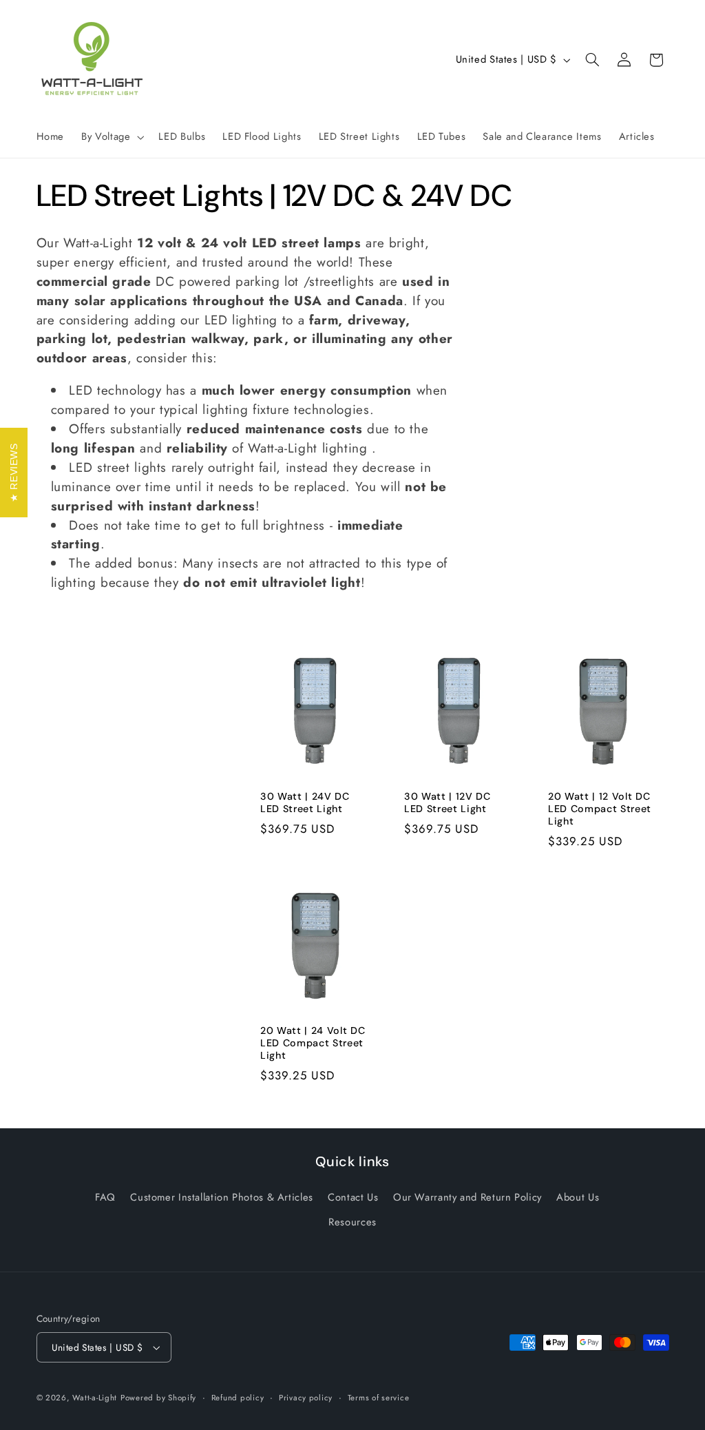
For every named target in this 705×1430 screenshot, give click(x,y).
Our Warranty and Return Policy (467, 1197)
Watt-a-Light (94, 1397)
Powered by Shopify (158, 1397)
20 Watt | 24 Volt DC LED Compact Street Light (312, 1043)
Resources (352, 1222)
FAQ (105, 1197)
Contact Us (353, 1197)
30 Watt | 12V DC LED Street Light (447, 802)
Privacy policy (306, 1397)
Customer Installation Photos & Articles (221, 1197)
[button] (111, 137)
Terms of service (379, 1397)
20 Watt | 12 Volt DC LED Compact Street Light (599, 809)
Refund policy (237, 1397)
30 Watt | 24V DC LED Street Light (305, 802)
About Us (577, 1197)
